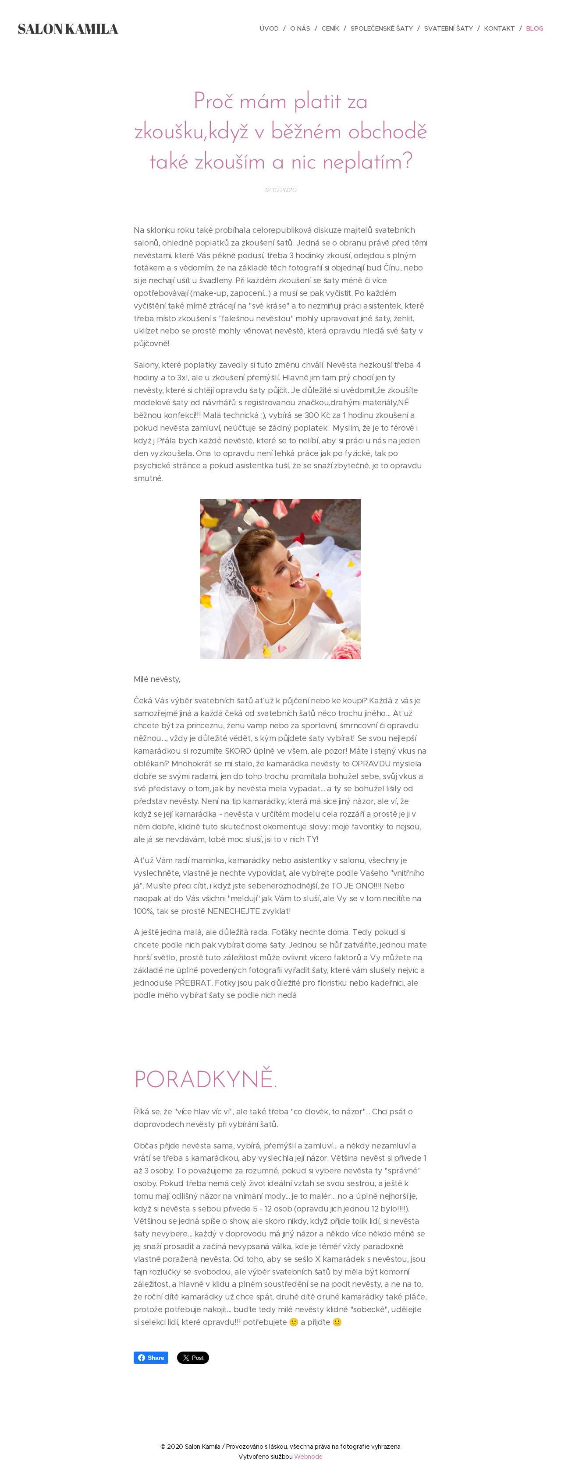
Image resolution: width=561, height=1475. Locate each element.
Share (156, 1357)
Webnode (308, 1457)
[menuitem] (272, 28)
